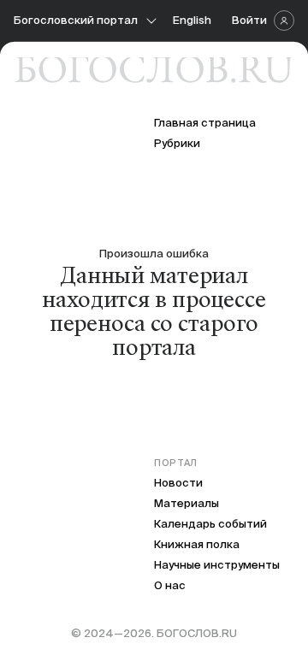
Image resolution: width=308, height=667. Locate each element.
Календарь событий (210, 523)
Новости (178, 482)
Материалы (186, 503)
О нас (170, 585)
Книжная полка (197, 544)
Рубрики (177, 143)
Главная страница (205, 122)
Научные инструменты (217, 564)
